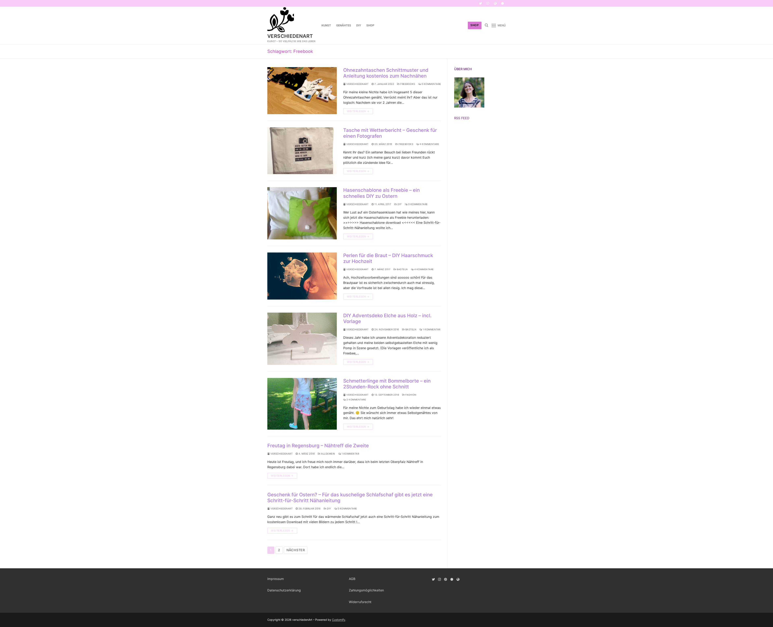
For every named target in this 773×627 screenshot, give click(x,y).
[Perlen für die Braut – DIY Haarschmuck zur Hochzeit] (302, 276)
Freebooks (407, 84)
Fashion (410, 394)
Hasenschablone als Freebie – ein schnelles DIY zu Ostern (381, 193)
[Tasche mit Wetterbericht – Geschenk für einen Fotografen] (302, 150)
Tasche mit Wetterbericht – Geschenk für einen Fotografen (390, 133)
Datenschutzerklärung (284, 590)
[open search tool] (486, 25)
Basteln (402, 269)
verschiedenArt (290, 36)
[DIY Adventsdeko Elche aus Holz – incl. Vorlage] (302, 339)
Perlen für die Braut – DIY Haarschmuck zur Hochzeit (388, 258)
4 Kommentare (429, 144)
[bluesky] (502, 3)
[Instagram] (488, 3)
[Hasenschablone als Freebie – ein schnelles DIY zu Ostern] (302, 213)
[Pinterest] (446, 579)
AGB (352, 579)
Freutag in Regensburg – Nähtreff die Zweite (318, 445)
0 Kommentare (431, 84)
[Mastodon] (495, 3)
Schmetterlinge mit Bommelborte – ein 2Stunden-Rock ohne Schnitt (387, 384)
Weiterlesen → (358, 111)
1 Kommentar (431, 329)
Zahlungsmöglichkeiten (366, 590)
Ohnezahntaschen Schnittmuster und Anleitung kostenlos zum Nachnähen (385, 73)
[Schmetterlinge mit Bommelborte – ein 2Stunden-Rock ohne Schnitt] (302, 404)
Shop (474, 25)
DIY (399, 204)
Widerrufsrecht (360, 602)
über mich (463, 69)
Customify (338, 619)
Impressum (275, 579)
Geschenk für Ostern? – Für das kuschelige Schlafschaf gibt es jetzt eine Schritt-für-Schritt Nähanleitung (350, 497)
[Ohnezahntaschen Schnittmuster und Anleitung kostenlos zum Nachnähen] (302, 90)
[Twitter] (480, 3)
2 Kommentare (356, 399)
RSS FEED (461, 118)
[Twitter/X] (433, 579)
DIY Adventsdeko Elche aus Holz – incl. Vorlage (387, 318)
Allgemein (327, 453)
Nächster (295, 550)
